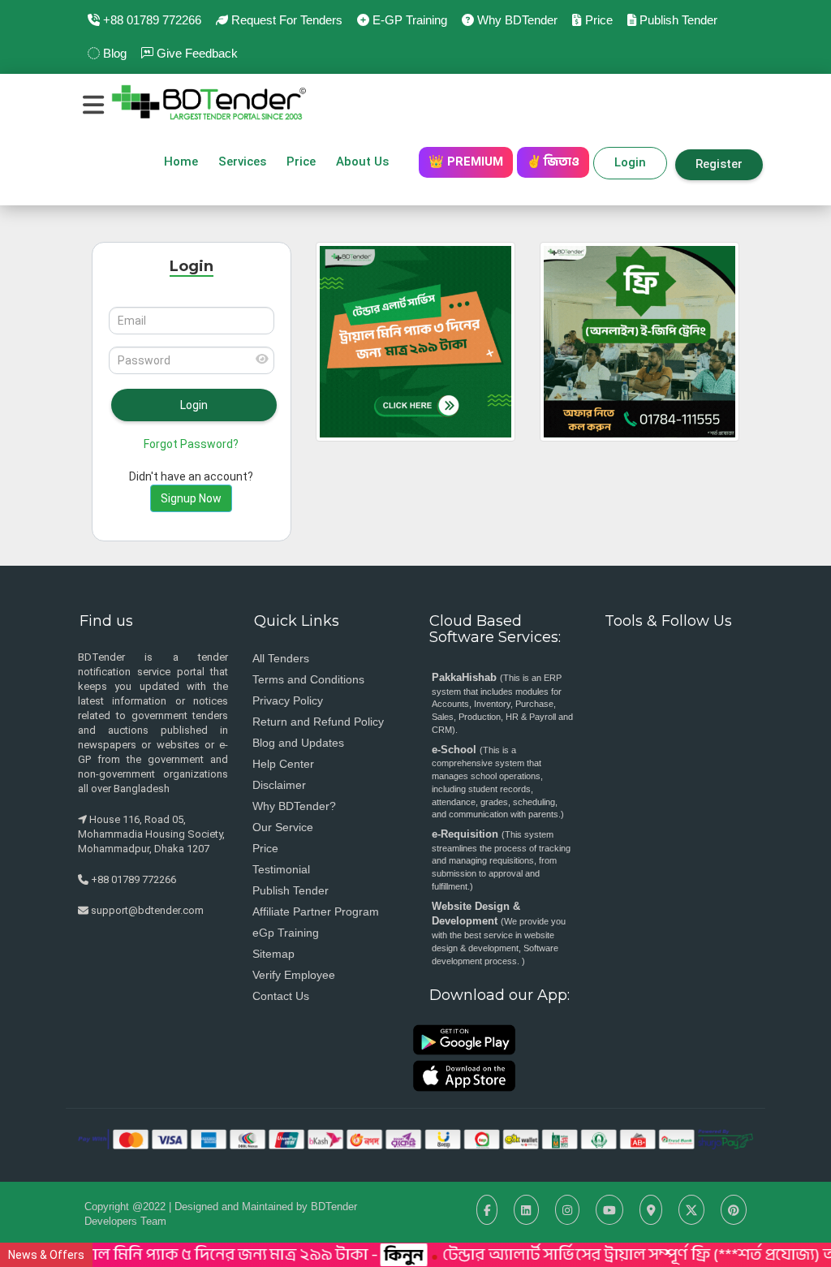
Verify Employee (293, 974)
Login (630, 162)
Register (719, 164)
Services (242, 161)
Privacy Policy (287, 700)
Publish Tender (676, 20)
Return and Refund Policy (318, 721)
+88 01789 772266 (150, 20)
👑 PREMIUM (465, 161)
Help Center (283, 763)
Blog (113, 53)
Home (181, 161)
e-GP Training (408, 20)
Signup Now (191, 498)
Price (597, 20)
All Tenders (280, 658)
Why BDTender (516, 20)
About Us (367, 161)
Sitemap (273, 953)
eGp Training (285, 932)
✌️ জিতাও (553, 161)
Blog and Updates (298, 742)
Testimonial (281, 869)
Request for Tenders (285, 20)
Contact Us (280, 995)
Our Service (282, 827)
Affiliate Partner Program (315, 911)
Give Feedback (195, 53)
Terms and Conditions (308, 679)
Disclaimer (279, 784)
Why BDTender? (294, 805)
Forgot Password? (191, 443)
